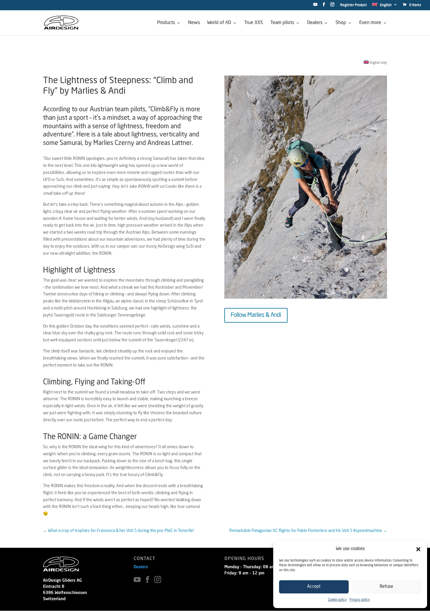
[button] (418, 549)
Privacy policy (360, 600)
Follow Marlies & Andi (256, 315)
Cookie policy (337, 600)
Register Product (353, 5)
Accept (314, 587)
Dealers (141, 567)
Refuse (386, 587)
